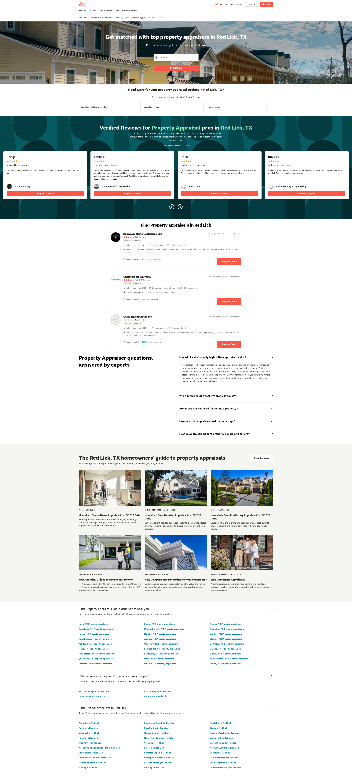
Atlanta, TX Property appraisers (160, 638)
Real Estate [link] (83, 17)
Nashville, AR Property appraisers (227, 629)
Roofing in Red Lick (88, 728)
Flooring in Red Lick (154, 747)
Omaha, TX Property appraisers (225, 648)
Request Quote (229, 261)
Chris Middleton (153, 510)
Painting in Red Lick (154, 767)
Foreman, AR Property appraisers (95, 663)
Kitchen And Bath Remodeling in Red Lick (99, 747)
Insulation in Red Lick (220, 723)
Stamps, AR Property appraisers (226, 638)
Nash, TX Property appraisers (93, 624)
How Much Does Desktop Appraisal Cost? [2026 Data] (173, 517)
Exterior (92, 10)
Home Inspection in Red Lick (93, 696)
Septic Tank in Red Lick (221, 737)
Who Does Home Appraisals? (228, 579)
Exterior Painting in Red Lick (158, 762)
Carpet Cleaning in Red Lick (223, 742)
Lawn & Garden (105, 10)
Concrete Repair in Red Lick (157, 752)
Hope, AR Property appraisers (159, 658)
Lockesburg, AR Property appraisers (162, 648)
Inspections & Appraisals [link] (102, 17)
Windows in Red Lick (220, 752)
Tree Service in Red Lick (90, 742)
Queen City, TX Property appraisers (96, 658)
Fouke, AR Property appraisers (159, 624)
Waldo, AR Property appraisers (225, 663)
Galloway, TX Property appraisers (161, 643)
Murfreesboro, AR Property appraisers (229, 658)
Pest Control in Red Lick (156, 728)
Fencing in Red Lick (88, 737)
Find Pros (176, 68)
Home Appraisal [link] (122, 17)
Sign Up (266, 4)
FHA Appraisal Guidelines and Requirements (106, 579)
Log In (252, 4)
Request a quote (45, 193)
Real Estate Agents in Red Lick (94, 691)
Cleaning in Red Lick (154, 742)
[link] (9, 186)
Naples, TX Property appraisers (225, 624)
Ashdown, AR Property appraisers (95, 643)
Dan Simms (84, 574)
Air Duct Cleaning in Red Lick (224, 747)
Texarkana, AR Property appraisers (96, 638)
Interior (82, 10)
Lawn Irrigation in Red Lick (223, 762)
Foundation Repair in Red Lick (159, 723)
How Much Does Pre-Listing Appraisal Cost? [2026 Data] (240, 517)
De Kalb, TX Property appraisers (160, 663)
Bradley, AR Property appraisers (226, 633)
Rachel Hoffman (219, 574)
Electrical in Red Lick (89, 732)
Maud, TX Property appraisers (93, 648)
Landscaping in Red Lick (91, 752)
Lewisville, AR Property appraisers (161, 653)
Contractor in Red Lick (155, 696)
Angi (81, 510)
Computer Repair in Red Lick (224, 757)
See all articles (261, 457)
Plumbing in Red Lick (89, 723)
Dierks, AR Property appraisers (225, 653)
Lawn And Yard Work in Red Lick (95, 757)
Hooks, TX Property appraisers (94, 633)
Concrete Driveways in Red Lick (225, 767)
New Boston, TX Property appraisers (97, 653)
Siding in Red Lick (218, 728)
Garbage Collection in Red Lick (159, 757)
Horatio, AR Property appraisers (160, 633)
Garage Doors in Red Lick (156, 732)
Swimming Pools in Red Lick (93, 762)
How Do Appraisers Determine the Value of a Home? (176, 579)
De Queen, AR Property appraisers (227, 643)
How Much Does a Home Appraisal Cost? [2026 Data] (110, 515)
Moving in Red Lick (88, 767)
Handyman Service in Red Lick (159, 737)
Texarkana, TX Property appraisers (96, 629)
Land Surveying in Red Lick (157, 691)
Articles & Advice (129, 10)
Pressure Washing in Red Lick (224, 732)
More (117, 10)
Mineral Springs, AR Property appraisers (164, 629)
